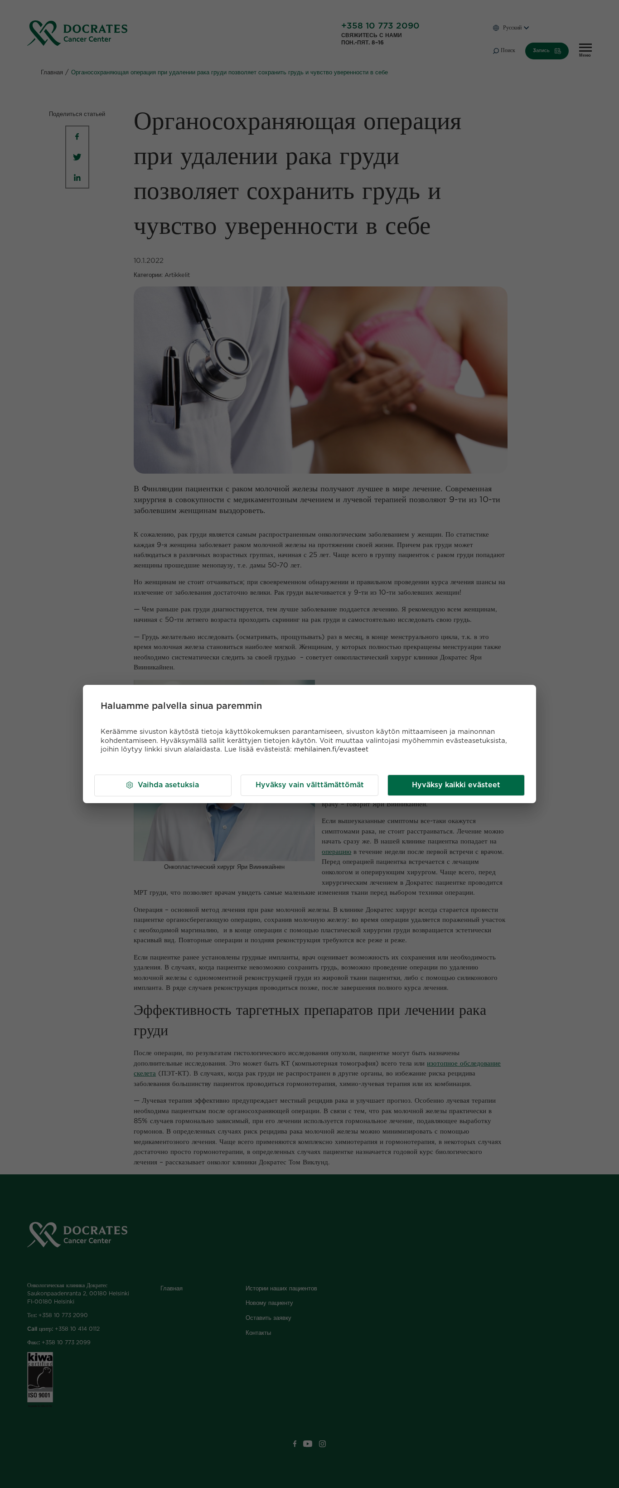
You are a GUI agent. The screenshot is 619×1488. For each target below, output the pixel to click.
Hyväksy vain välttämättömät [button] (310, 785)
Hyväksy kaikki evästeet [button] (456, 785)
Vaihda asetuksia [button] (168, 785)
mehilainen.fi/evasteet (331, 749)
